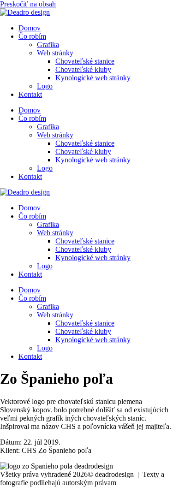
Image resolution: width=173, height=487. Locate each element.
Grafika (48, 44)
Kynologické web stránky (93, 78)
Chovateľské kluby (83, 69)
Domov (29, 28)
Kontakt (30, 94)
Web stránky (55, 53)
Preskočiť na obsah (28, 4)
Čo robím (32, 36)
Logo (45, 86)
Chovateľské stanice (84, 61)
